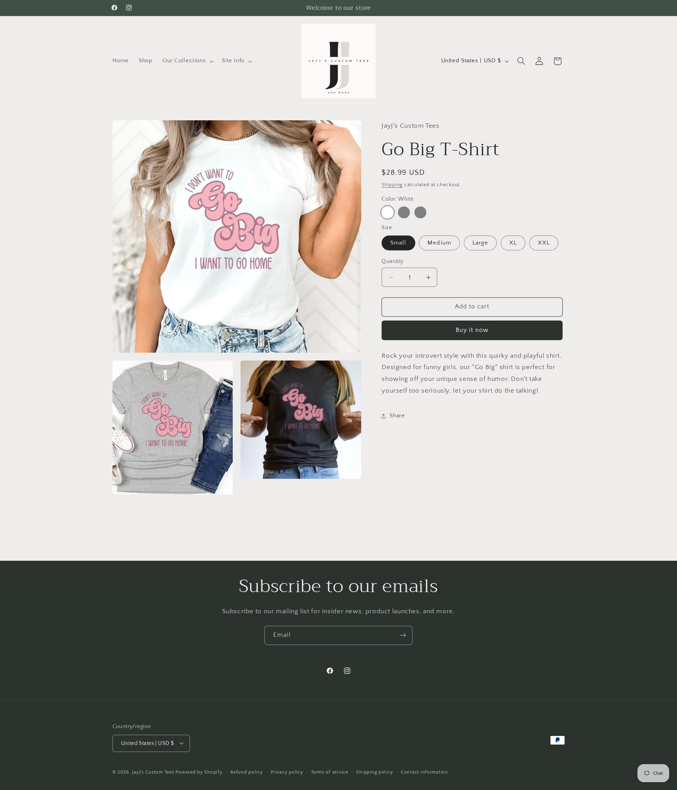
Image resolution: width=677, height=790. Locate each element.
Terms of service (329, 771)
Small (398, 243)
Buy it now (472, 330)
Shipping (392, 184)
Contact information (424, 771)
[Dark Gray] (420, 212)
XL (513, 243)
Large (480, 243)
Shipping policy (374, 771)
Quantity (392, 261)
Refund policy (246, 771)
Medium (439, 243)
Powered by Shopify (199, 771)
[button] (187, 61)
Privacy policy (287, 771)
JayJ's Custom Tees (153, 771)
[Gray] (403, 212)
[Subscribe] (403, 635)
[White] (387, 212)
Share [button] (397, 416)
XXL (544, 243)
